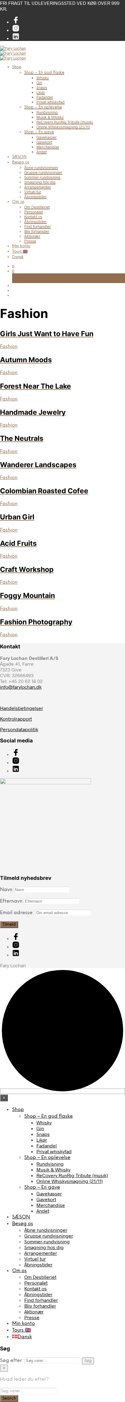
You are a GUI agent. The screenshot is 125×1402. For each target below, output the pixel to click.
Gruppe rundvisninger (43, 172)
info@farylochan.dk (21, 687)
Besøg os (20, 162)
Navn (6, 889)
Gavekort (44, 142)
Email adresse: (17, 912)
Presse (30, 240)
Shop (17, 67)
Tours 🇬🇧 (20, 252)
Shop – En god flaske (44, 73)
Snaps (41, 87)
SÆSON (19, 157)
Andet (41, 151)
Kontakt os (33, 216)
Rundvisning (47, 112)
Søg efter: (11, 1360)
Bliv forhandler (36, 231)
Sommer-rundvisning (42, 177)
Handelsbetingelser (21, 708)
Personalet (33, 211)
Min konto (21, 246)
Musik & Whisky (50, 117)
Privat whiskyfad (50, 102)
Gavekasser (46, 137)
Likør (40, 92)
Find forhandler (37, 226)
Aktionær (32, 236)
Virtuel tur (32, 191)
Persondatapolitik (19, 729)
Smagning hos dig (40, 182)
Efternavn (11, 901)
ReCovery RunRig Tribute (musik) (64, 122)
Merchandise (47, 146)
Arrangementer (37, 186)
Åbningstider (35, 196)
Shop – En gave (39, 132)
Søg (88, 1361)
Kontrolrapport (16, 718)
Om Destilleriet (37, 206)
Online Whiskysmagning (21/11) (63, 126)
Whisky (42, 77)
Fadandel (44, 97)
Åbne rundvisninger (41, 167)
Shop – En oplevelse (43, 107)
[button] (13, 266)
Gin (39, 82)
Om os (18, 202)
